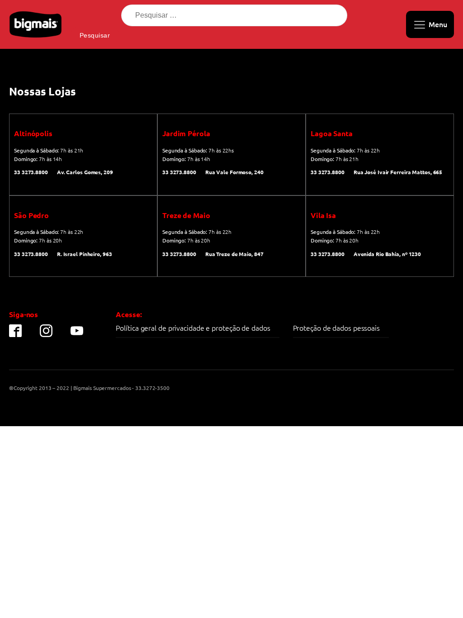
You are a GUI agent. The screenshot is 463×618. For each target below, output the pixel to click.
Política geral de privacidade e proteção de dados (193, 328)
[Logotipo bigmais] (35, 24)
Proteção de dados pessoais (336, 328)
